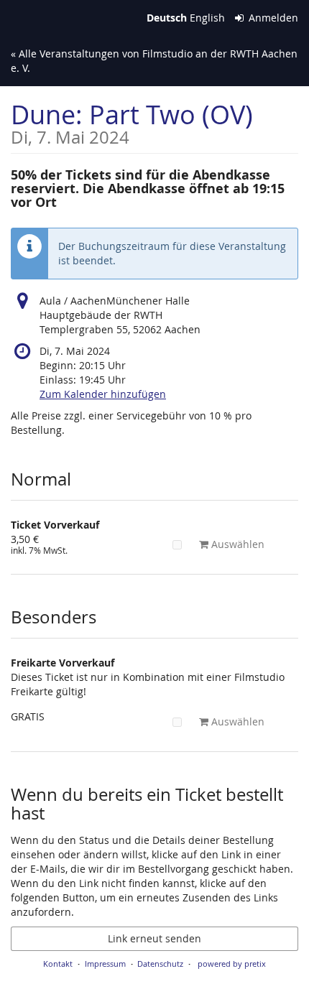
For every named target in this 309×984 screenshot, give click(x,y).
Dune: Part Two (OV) (132, 122)
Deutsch (167, 17)
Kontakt (58, 963)
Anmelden (272, 17)
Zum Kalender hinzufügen (103, 394)
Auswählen (236, 544)
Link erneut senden (154, 938)
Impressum (105, 963)
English (207, 17)
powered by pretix (232, 963)
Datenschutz (160, 963)
